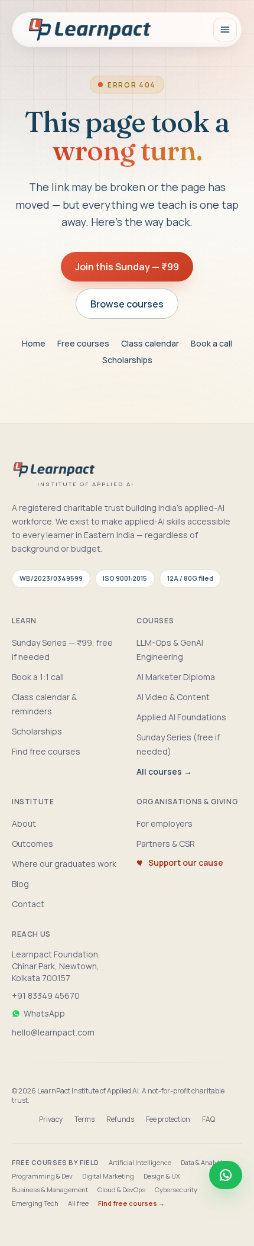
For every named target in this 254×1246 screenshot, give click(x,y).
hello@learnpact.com (53, 1032)
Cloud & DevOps (121, 1189)
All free (78, 1203)
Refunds (120, 1119)
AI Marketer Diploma (175, 676)
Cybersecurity (176, 1189)
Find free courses (46, 751)
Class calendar (150, 343)
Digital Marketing (108, 1175)
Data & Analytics (205, 1162)
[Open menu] (225, 29)
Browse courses (127, 303)
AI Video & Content (173, 697)
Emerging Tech (35, 1203)
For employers (164, 823)
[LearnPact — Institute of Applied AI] (90, 29)
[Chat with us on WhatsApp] (225, 1175)
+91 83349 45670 (46, 995)
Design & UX (162, 1175)
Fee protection (168, 1119)
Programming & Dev (42, 1175)
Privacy (51, 1119)
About (24, 823)
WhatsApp (44, 1013)
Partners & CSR (165, 843)
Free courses (83, 343)
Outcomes (32, 843)
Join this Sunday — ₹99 (127, 266)
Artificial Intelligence (140, 1162)
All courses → (164, 771)
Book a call (211, 343)
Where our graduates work (64, 863)
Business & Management (50, 1189)
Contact (28, 904)
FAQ (208, 1119)
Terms (84, 1119)
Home (33, 343)
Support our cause (185, 862)
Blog (20, 883)
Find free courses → (131, 1203)
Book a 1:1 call (38, 676)
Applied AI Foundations (181, 717)
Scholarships (127, 359)
